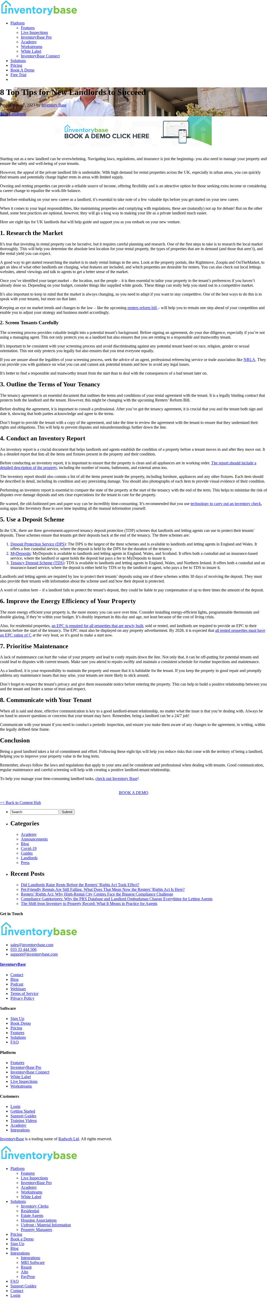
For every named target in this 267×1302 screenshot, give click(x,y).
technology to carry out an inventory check (226, 503)
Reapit (26, 1267)
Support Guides (23, 1116)
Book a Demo (22, 1239)
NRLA (249, 359)
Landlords (17, 114)
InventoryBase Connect (40, 56)
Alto (24, 1272)
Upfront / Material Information (46, 1225)
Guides (27, 853)
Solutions (18, 60)
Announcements (34, 839)
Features (28, 28)
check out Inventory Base (116, 778)
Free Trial (18, 75)
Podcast (16, 984)
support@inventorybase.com (34, 954)
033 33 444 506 (23, 949)
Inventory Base (53, 105)
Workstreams (31, 46)
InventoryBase (13, 964)
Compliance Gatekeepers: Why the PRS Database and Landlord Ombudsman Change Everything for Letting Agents (117, 899)
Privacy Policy (22, 998)
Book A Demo (22, 70)
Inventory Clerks (34, 1206)
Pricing (16, 65)
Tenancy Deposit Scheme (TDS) (37, 563)
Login (15, 1106)
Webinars (18, 989)
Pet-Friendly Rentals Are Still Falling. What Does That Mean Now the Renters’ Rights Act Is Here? (103, 889)
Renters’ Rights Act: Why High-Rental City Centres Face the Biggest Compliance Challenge (97, 894)
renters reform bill (143, 307)
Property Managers (36, 1229)
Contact (16, 975)
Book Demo (20, 1023)
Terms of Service (24, 993)
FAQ (14, 1042)
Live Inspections (34, 32)
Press (25, 862)
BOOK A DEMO (133, 792)
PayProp (28, 1276)
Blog (4, 114)
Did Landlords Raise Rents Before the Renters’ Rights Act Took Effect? (80, 885)
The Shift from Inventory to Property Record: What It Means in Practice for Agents (89, 903)
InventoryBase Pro (36, 37)
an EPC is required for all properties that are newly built (97, 625)
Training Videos (23, 1120)
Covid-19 (29, 848)
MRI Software (33, 1262)
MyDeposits (20, 553)
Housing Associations (39, 1220)
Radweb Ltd (68, 1139)
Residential (30, 1211)
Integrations (20, 1130)
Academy (29, 42)
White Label (31, 51)
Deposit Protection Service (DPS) (38, 544)
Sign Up (17, 1018)
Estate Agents (32, 1215)
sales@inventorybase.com (31, 945)
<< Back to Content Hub (20, 802)
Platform (17, 23)
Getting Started (22, 1111)
